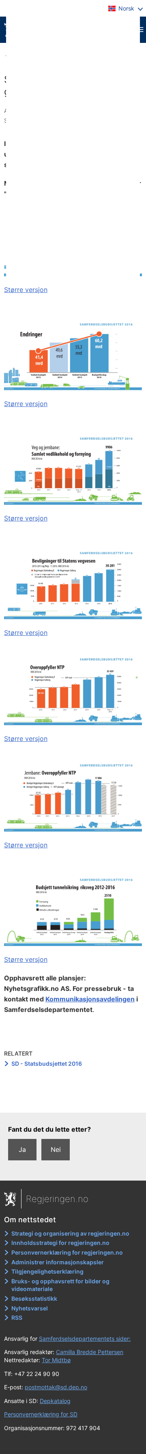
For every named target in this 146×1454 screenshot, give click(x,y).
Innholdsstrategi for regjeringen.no (60, 1242)
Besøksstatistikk (34, 1298)
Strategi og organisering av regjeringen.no (70, 1233)
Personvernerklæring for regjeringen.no (67, 1252)
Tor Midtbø (56, 1360)
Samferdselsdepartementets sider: (85, 1338)
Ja (22, 1149)
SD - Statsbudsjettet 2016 (46, 1063)
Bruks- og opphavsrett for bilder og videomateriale (60, 1285)
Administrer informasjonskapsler (57, 1262)
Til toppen (73, 1100)
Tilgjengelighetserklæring (47, 1271)
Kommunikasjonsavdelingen (90, 999)
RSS (16, 1317)
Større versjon (25, 290)
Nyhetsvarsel (29, 1308)
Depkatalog (55, 1400)
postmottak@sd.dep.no (56, 1387)
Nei (56, 1149)
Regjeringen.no (57, 1199)
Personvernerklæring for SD (40, 1414)
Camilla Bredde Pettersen (89, 1351)
